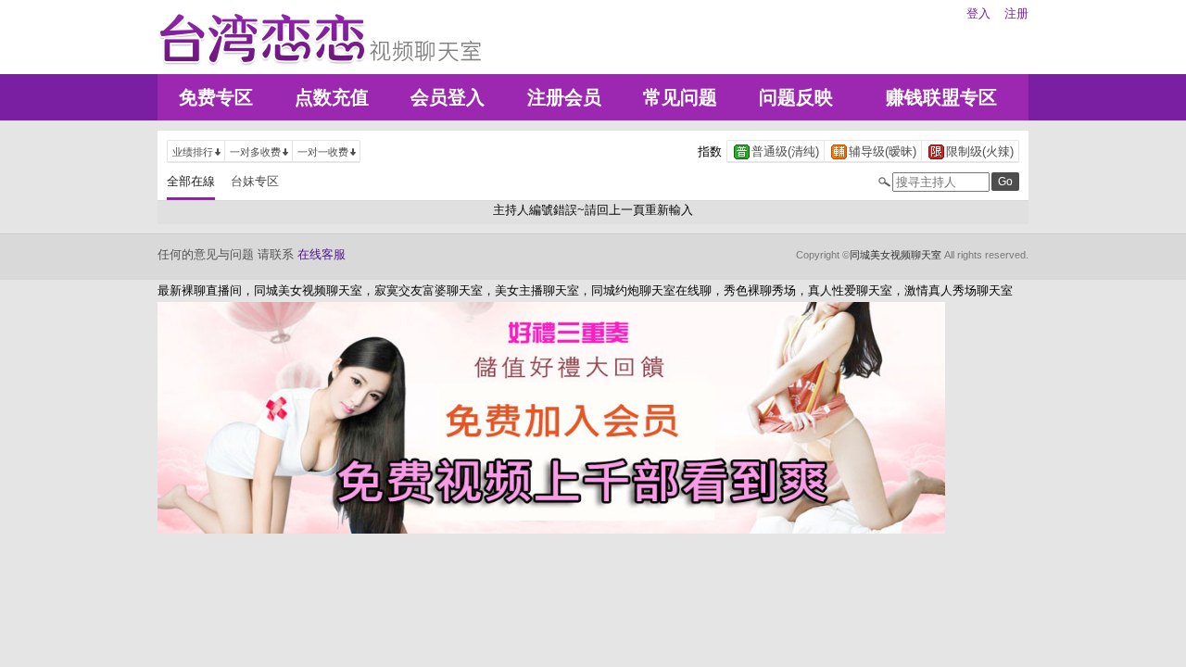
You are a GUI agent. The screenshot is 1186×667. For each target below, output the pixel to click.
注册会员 (564, 97)
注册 (1016, 13)
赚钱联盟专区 (941, 97)
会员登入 (447, 97)
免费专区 (216, 97)
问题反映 (796, 97)
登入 (978, 13)
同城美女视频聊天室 (895, 254)
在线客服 (321, 254)
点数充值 (332, 97)
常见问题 (680, 97)
